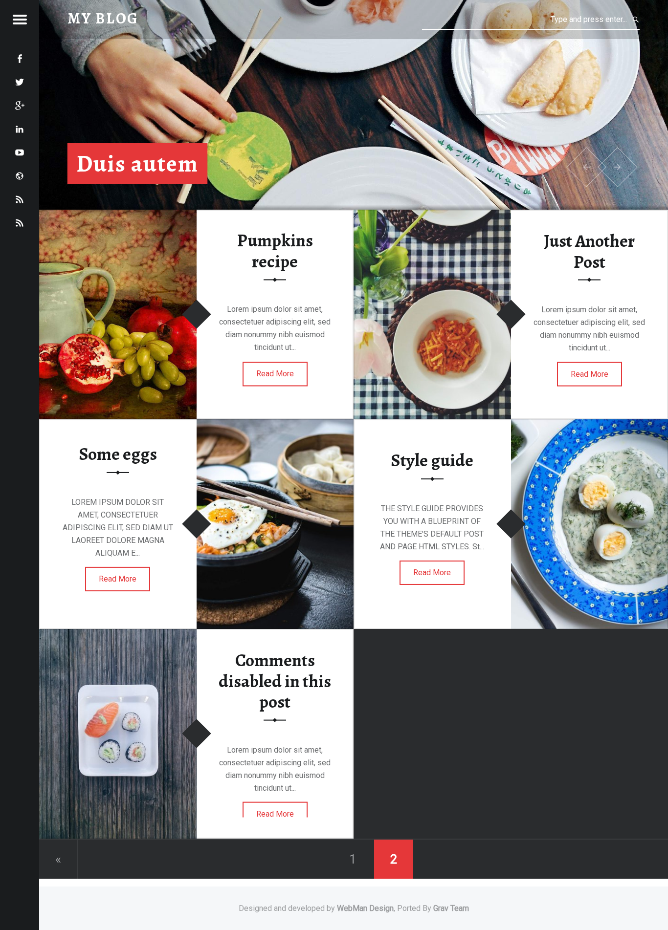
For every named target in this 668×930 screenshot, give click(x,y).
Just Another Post (589, 251)
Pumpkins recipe (275, 251)
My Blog (103, 18)
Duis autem (137, 164)
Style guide (432, 460)
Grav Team (451, 908)
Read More (275, 373)
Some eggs (118, 454)
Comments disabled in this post (275, 680)
